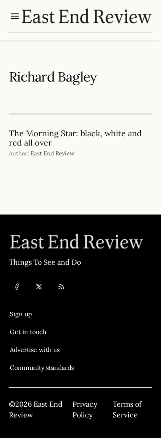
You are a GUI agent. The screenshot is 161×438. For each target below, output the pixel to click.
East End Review (52, 153)
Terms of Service (127, 409)
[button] (42, 314)
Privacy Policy (84, 409)
